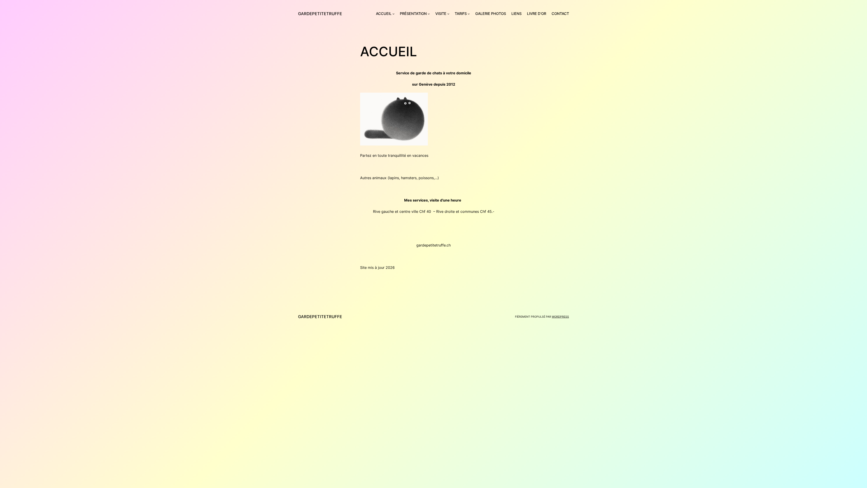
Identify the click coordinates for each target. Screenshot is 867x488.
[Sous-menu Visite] (448, 14)
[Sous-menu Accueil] (393, 14)
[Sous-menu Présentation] (429, 14)
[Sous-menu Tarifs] (469, 14)
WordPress (560, 316)
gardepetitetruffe (320, 13)
